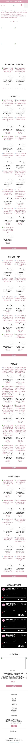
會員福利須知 (14, 710)
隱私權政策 (11, 742)
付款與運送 (14, 708)
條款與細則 (16, 742)
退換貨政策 (14, 709)
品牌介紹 (14, 698)
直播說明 (14, 700)
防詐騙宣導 (14, 712)
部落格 (14, 699)
